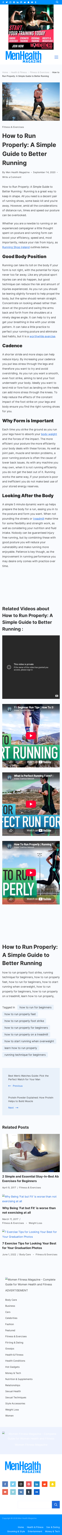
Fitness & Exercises (13, 127)
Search (56, 1504)
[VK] (21, 1492)
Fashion (9, 1324)
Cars (7, 1312)
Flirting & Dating (14, 1342)
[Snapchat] (28, 2)
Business (10, 1305)
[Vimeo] (13, 1492)
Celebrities (11, 1318)
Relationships (12, 1385)
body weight (49, 434)
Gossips (9, 1348)
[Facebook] (3, 2)
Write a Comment (11, 177)
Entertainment (35, 1531)
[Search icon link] (58, 2)
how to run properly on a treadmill (26, 1034)
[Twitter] (7, 2)
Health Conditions (15, 1360)
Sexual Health (13, 1391)
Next (11, 1107)
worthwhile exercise (42, 336)
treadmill (38, 518)
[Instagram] (10, 2)
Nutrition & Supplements (19, 1379)
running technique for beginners (25, 1054)
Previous (18, 1085)
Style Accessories (15, 1403)
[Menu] (56, 57)
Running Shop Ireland (16, 247)
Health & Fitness (14, 1354)
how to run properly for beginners (26, 1027)
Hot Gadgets (12, 1367)
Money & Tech (13, 1373)
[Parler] (21, 2)
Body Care (25, 1254)
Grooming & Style (16, 1531)
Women (9, 1415)
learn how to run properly (21, 1048)
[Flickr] (37, 1492)
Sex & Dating (53, 1527)
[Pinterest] (14, 2)
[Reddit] (25, 2)
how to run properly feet (20, 1014)
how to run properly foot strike (24, 1020)
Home (21, 1527)
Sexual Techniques (15, 1397)
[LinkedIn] (18, 2)
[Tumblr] (36, 2)
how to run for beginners (35, 1007)
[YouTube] (32, 2)
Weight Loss (35, 1223)
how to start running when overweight (29, 1041)
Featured (10, 1330)
